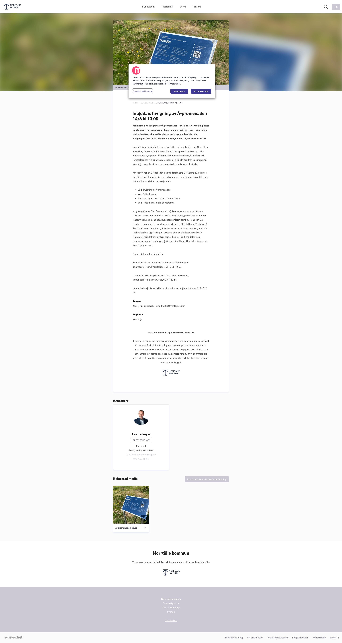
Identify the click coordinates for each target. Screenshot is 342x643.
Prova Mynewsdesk (277, 637)
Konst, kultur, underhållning (146, 305)
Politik (164, 305)
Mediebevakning (234, 637)
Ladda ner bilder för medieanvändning (206, 479)
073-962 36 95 (141, 458)
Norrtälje (137, 319)
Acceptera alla (201, 91)
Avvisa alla (179, 91)
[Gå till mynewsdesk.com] (13, 638)
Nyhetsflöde (319, 637)
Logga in (334, 637)
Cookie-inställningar (143, 91)
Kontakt (196, 6)
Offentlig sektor (176, 305)
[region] (172, 81)
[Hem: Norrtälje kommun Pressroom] (12, 7)
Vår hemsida (171, 620)
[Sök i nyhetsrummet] (326, 7)
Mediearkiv (167, 6)
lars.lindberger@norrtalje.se (141, 454)
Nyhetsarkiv (148, 6)
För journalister (300, 637)
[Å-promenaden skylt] (131, 505)
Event (183, 6)
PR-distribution (255, 637)
